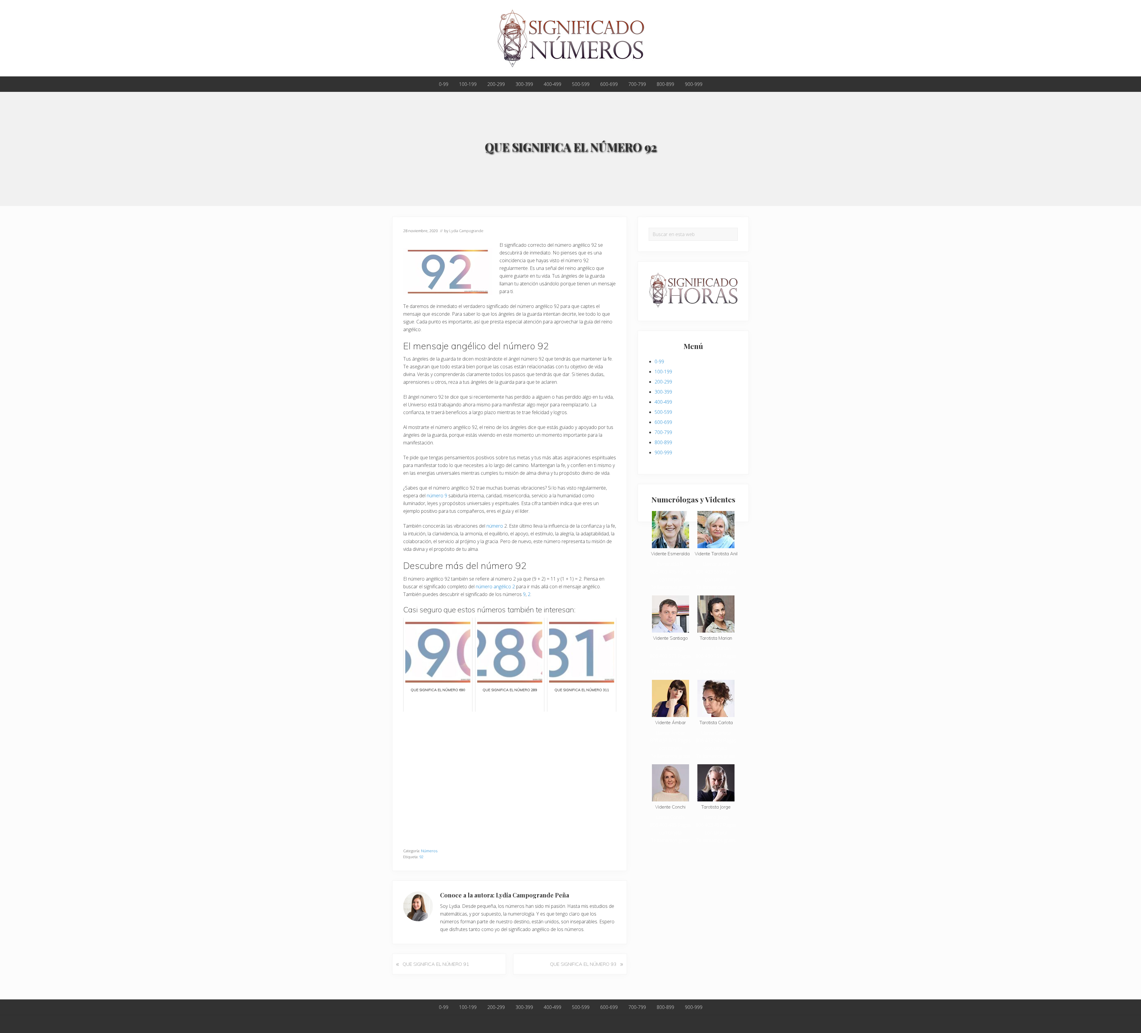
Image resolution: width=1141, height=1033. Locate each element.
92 (421, 856)
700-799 (663, 432)
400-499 (663, 402)
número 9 (437, 495)
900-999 (663, 452)
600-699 (663, 422)
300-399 (663, 392)
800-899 (663, 442)
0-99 (659, 361)
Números (429, 850)
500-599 (663, 412)
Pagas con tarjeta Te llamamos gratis (671, 579)
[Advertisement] (509, 777)
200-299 (663, 381)
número (494, 526)
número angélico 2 (495, 586)
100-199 (663, 371)
